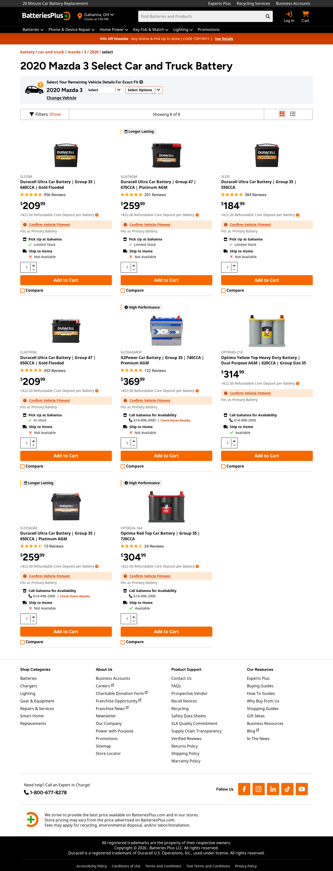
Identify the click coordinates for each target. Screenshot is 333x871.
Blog (251, 731)
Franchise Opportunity (117, 701)
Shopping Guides (263, 708)
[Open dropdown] (141, 82)
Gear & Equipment (37, 701)
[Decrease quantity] (33, 269)
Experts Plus (219, 3)
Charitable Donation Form (120, 693)
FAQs (176, 686)
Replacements (33, 723)
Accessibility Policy (92, 866)
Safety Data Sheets (188, 716)
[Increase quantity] (33, 265)
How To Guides (261, 693)
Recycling (180, 708)
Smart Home (32, 716)
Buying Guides (260, 686)
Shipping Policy (185, 753)
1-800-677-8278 (48, 792)
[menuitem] (33, 29)
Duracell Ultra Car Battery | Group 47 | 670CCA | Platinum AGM (158, 184)
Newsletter (106, 716)
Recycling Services (253, 3)
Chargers (28, 686)
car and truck (51, 52)
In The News (258, 738)
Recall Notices (184, 701)
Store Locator (108, 753)
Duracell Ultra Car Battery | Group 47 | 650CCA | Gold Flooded (58, 360)
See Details (224, 38)
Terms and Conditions (163, 866)
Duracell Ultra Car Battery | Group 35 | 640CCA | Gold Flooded (58, 184)
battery (27, 52)
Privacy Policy (246, 866)
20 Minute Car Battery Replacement (55, 3)
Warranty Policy (185, 761)
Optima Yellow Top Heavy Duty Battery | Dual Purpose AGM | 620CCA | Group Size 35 (263, 360)
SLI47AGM (129, 176)
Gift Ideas (256, 716)
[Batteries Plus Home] (47, 16)
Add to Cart (66, 280)
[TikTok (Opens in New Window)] (287, 789)
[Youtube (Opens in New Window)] (302, 789)
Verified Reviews (186, 738)
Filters (41, 114)
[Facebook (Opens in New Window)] (244, 789)
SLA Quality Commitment (194, 723)
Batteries (28, 678)
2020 (94, 52)
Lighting (27, 693)
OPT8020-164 (131, 528)
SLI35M (26, 176)
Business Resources (265, 723)
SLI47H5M (28, 352)
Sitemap (103, 746)
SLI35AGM (28, 528)
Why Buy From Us (263, 701)
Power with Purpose (114, 731)
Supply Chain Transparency (196, 731)
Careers (103, 686)
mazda (74, 52)
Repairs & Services (37, 708)
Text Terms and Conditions (208, 866)
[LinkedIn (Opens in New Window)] (273, 789)
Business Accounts (293, 3)
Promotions (107, 738)
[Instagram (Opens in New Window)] (259, 789)
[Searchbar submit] (268, 16)
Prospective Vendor (189, 693)
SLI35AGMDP (131, 352)
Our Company (109, 723)
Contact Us (181, 678)
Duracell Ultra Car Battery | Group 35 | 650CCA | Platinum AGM (58, 536)
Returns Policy (184, 746)
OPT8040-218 (232, 352)
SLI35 (225, 176)
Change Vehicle (61, 97)
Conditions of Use (126, 866)
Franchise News (111, 708)
